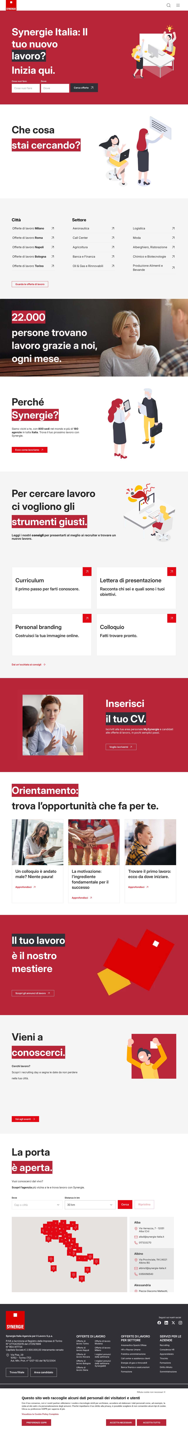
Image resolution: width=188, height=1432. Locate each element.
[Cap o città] (58, 1205)
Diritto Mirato (166, 1367)
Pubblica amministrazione (133, 1354)
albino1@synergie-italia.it (152, 1268)
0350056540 (146, 1274)
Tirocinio (164, 1358)
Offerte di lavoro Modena (102, 1342)
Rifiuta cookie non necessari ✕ (151, 1392)
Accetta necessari (121, 1422)
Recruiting (164, 1345)
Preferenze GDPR (36, 1422)
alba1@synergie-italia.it (151, 1236)
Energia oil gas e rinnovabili (134, 1363)
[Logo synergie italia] (11, 5)
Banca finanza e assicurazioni (135, 1367)
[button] (90, 1257)
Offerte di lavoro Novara (83, 1355)
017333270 (145, 1242)
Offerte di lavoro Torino (82, 1342)
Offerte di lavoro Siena (82, 1368)
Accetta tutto (151, 1422)
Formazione (126, 1371)
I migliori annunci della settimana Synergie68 (103, 1363)
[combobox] (33, 1205)
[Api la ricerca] (168, 5)
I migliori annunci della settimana (103, 1355)
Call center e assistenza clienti (135, 1358)
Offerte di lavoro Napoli (82, 1348)
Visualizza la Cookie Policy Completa (40, 1414)
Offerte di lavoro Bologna (83, 1362)
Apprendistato (167, 1354)
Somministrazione (168, 1371)
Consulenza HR (167, 1349)
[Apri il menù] (178, 5)
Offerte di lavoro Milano (102, 1348)
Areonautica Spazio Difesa (133, 1345)
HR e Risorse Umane (130, 1349)
